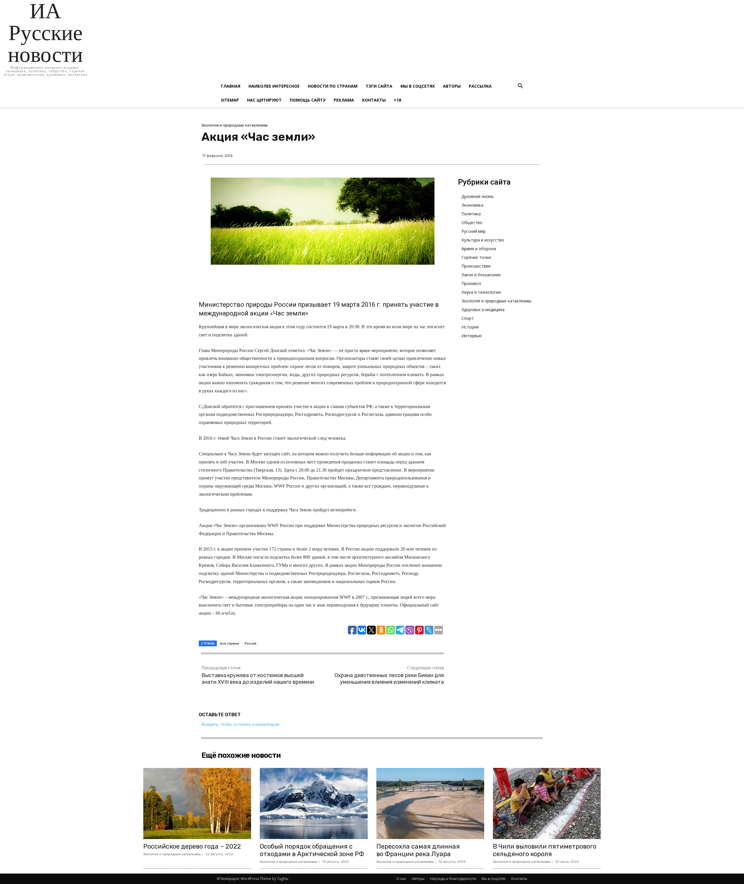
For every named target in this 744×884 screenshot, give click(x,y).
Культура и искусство (483, 240)
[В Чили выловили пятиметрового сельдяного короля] (547, 803)
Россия (250, 643)
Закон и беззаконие (481, 274)
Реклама (344, 100)
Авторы (452, 86)
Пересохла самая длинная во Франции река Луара (418, 850)
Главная (230, 86)
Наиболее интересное (274, 86)
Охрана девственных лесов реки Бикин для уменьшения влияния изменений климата (389, 678)
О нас (401, 878)
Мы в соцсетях (417, 86)
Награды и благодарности (453, 878)
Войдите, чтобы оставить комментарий (240, 724)
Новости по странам (332, 86)
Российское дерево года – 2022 (192, 846)
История (470, 327)
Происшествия (476, 266)
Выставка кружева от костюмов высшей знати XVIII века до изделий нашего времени (257, 678)
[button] (520, 86)
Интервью (472, 335)
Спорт (468, 318)
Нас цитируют (264, 100)
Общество (472, 222)
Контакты (374, 100)
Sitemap (230, 100)
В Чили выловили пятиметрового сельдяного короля (544, 850)
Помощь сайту (308, 100)
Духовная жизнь (478, 196)
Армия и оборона (479, 248)
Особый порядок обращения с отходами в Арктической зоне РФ (312, 850)
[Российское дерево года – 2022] (197, 803)
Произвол (471, 283)
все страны (229, 643)
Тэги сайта (379, 86)
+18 (397, 100)
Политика (471, 214)
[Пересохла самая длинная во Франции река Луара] (430, 803)
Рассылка (480, 86)
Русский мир (474, 231)
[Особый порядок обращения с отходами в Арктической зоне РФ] (314, 803)
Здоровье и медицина (483, 309)
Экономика (472, 205)
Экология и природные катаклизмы (234, 125)
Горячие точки (476, 257)
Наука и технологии (481, 292)
